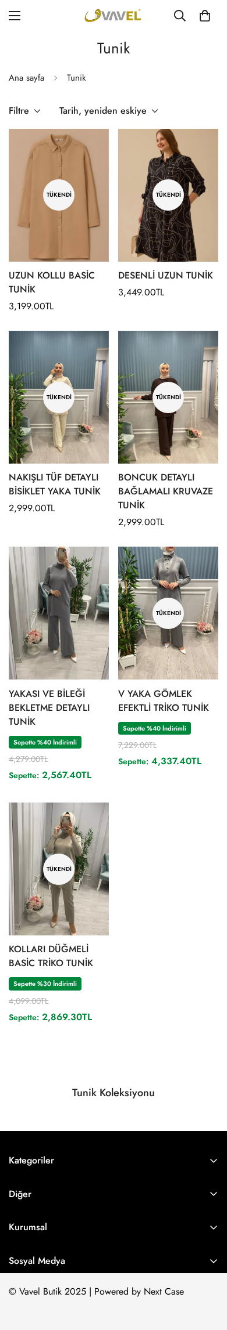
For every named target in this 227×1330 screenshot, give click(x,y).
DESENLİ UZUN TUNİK (165, 275)
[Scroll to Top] (206, 1268)
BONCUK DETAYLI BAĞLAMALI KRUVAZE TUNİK (165, 491)
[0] (204, 15)
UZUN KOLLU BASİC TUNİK (52, 282)
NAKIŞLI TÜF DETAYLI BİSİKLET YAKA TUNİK (55, 484)
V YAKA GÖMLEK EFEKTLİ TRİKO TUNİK (163, 700)
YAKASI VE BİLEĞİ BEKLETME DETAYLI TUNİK (49, 707)
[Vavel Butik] (113, 15)
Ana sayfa (26, 77)
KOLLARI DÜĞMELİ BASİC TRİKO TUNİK (51, 956)
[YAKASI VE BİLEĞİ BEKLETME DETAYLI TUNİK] (59, 613)
